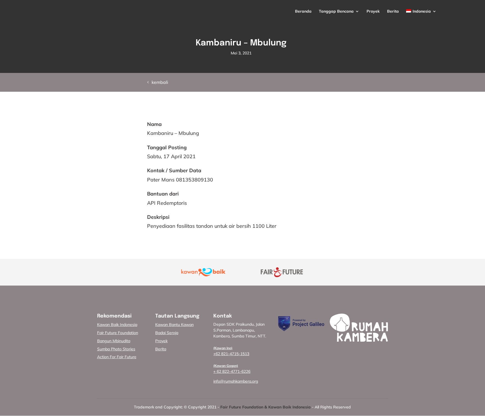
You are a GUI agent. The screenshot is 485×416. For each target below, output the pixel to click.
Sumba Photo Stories (116, 348)
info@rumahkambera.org (235, 381)
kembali (160, 82)
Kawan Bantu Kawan (174, 324)
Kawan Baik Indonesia (117, 324)
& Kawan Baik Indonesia (287, 407)
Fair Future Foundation (117, 332)
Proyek (373, 11)
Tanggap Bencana (336, 11)
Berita (393, 11)
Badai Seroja (166, 332)
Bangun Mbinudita (113, 340)
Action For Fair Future (116, 356)
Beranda (303, 11)
